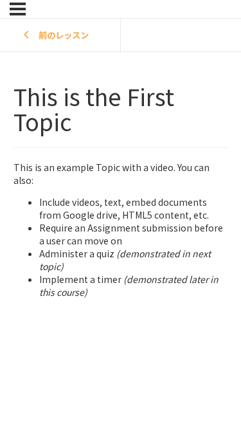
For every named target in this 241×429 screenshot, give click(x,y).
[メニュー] (17, 9)
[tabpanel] (120, 222)
